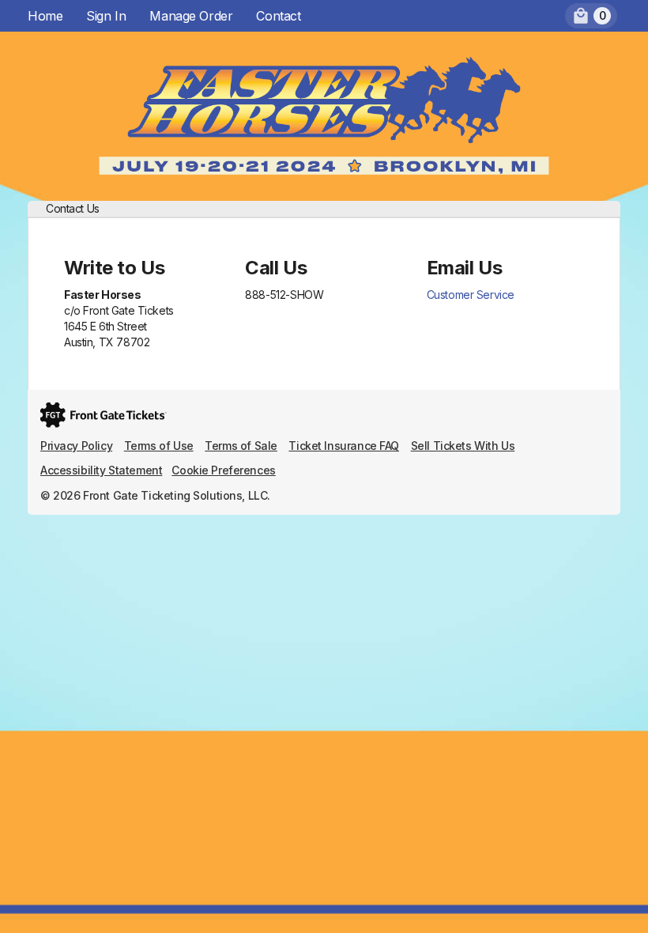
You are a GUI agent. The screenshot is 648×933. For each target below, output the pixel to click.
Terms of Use (159, 445)
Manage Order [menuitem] (190, 16)
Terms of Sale (241, 445)
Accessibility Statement (101, 470)
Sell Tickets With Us (463, 445)
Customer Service (470, 294)
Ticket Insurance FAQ (343, 445)
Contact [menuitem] (278, 16)
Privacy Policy (76, 445)
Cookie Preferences (223, 470)
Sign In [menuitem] (106, 16)
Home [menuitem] (45, 16)
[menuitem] (591, 15)
